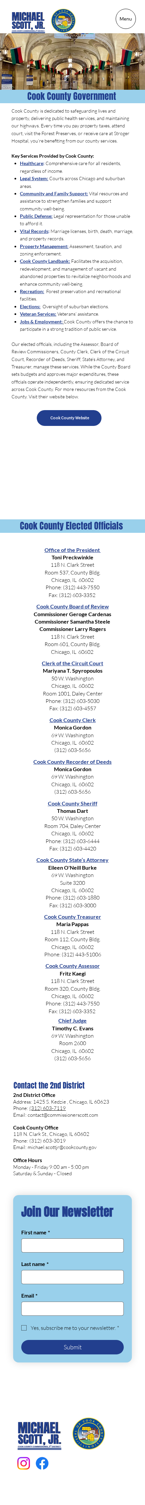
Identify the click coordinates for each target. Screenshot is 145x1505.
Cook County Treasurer (72, 916)
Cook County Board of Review (72, 606)
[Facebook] (42, 1463)
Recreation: (32, 291)
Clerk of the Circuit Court (72, 663)
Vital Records (34, 231)
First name (35, 1232)
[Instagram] (23, 1463)
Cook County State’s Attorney (72, 860)
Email (29, 1295)
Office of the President (73, 550)
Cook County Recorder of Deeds (72, 761)
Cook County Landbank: (45, 261)
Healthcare (31, 163)
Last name (35, 1264)
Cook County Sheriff (72, 803)
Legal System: (34, 178)
